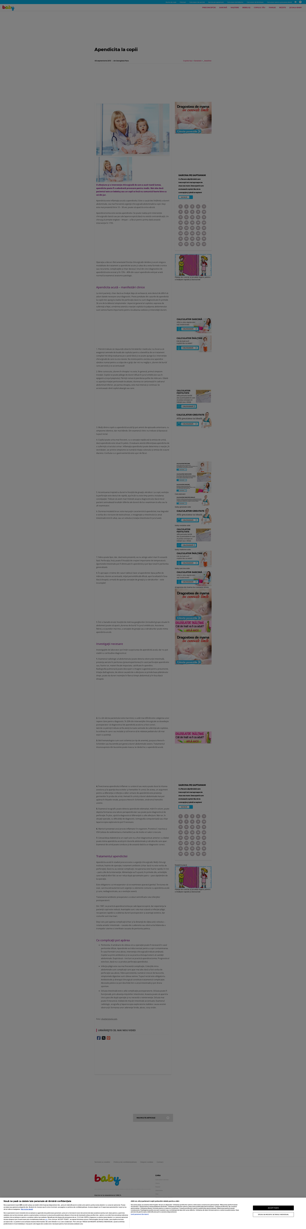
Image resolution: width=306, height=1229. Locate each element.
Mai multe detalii (27, 1209)
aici (46, 1219)
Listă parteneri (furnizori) (140, 1214)
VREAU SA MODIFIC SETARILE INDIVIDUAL (273, 1214)
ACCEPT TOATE (273, 1208)
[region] (153, 1213)
